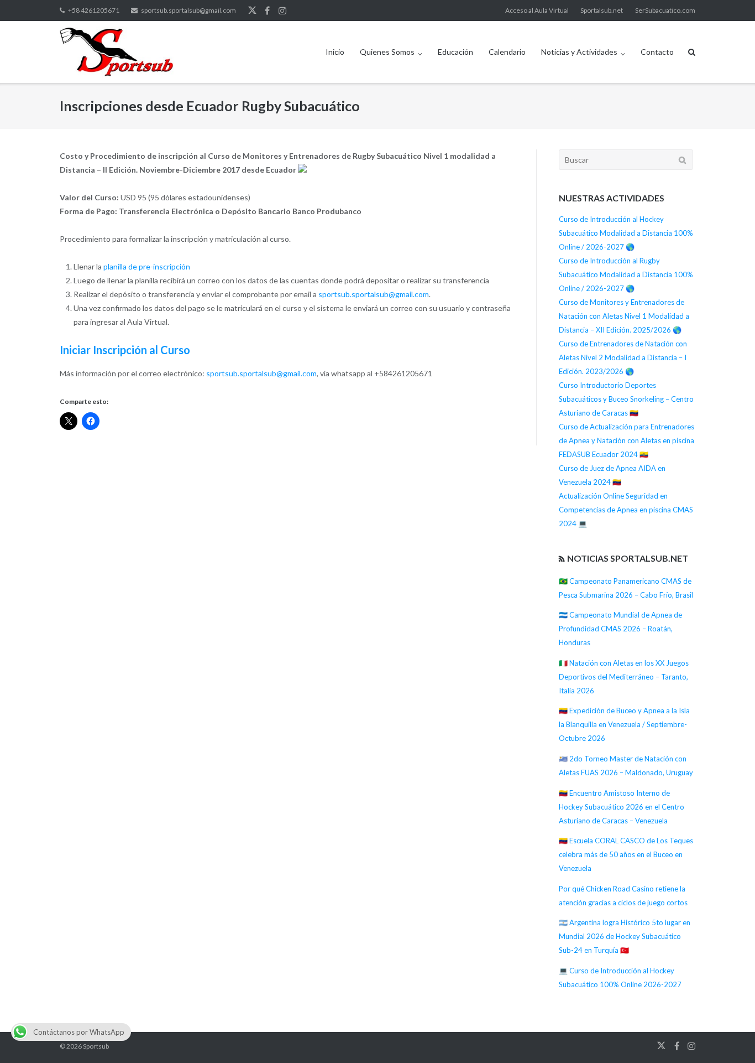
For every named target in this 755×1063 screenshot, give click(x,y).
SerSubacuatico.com (665, 10)
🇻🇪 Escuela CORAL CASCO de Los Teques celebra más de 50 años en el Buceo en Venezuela (626, 854)
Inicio (335, 51)
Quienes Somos (387, 51)
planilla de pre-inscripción (146, 266)
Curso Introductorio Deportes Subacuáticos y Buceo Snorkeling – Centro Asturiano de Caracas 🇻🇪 (626, 399)
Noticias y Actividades (579, 51)
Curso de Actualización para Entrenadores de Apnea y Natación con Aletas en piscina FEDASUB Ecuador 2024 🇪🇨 (626, 440)
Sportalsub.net (601, 10)
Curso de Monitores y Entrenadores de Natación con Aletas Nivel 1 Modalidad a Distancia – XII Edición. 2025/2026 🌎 (624, 316)
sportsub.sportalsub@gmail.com (188, 10)
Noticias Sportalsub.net (627, 558)
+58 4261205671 (93, 10)
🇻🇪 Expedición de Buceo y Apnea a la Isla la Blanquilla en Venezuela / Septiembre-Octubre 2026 (624, 724)
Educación (455, 51)
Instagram (282, 10)
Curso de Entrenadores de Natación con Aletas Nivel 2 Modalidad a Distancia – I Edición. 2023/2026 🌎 (623, 357)
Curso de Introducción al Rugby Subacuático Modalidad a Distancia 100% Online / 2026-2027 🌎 (626, 274)
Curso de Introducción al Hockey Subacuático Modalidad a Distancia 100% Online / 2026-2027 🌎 (626, 233)
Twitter (252, 10)
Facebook (267, 10)
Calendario (507, 51)
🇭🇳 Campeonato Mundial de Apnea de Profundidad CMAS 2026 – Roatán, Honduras (620, 628)
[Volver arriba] (727, 1036)
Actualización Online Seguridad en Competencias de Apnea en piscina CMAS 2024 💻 (626, 509)
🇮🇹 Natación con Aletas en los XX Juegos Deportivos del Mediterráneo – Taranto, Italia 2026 (624, 676)
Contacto (657, 51)
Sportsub (96, 1046)
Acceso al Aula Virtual (537, 10)
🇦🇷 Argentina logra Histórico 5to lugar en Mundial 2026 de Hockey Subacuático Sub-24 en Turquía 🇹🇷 (624, 936)
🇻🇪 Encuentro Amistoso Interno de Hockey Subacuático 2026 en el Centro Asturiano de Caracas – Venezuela (621, 807)
